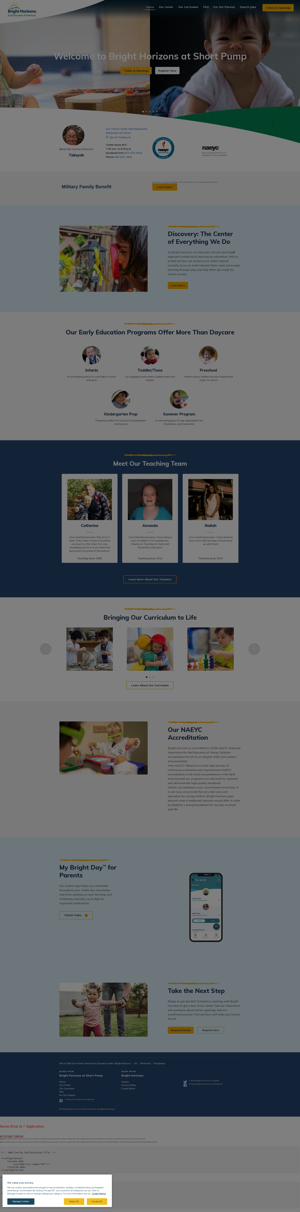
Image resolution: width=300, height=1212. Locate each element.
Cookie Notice (99, 1193)
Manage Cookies (21, 1201)
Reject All (74, 1201)
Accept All (97, 1201)
